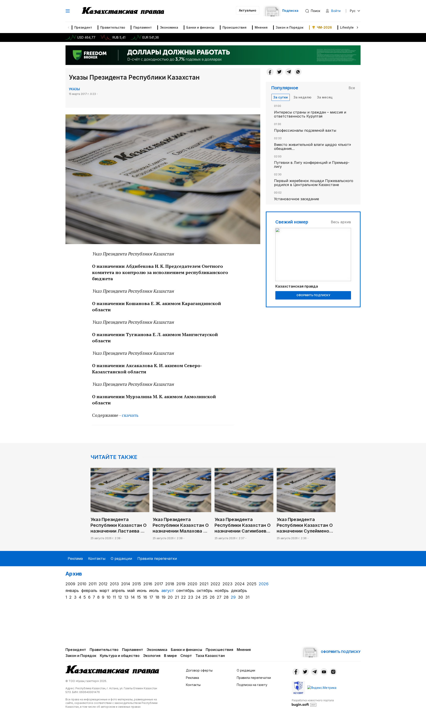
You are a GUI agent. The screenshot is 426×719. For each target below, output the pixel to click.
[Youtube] (323, 671)
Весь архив (341, 222)
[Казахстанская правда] (123, 11)
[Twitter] (279, 71)
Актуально (247, 10)
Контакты (96, 558)
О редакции (121, 558)
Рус (352, 11)
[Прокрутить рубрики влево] (68, 27)
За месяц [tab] (324, 97)
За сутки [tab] (280, 97)
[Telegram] (288, 71)
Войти (336, 11)
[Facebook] (270, 71)
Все (352, 88)
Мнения (261, 27)
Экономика (169, 27)
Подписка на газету (252, 685)
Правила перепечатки (157, 558)
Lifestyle (347, 27)
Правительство (112, 27)
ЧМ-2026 (324, 27)
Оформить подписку (313, 295)
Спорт (186, 655)
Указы (74, 89)
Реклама (75, 558)
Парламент (142, 27)
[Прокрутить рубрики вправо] (357, 27)
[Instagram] (333, 671)
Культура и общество (120, 655)
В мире (170, 655)
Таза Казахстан (210, 655)
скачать (131, 415)
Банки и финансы (200, 27)
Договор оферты (199, 670)
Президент (83, 27)
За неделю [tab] (302, 97)
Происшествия (235, 27)
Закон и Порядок (290, 27)
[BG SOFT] (313, 703)
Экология (151, 655)
